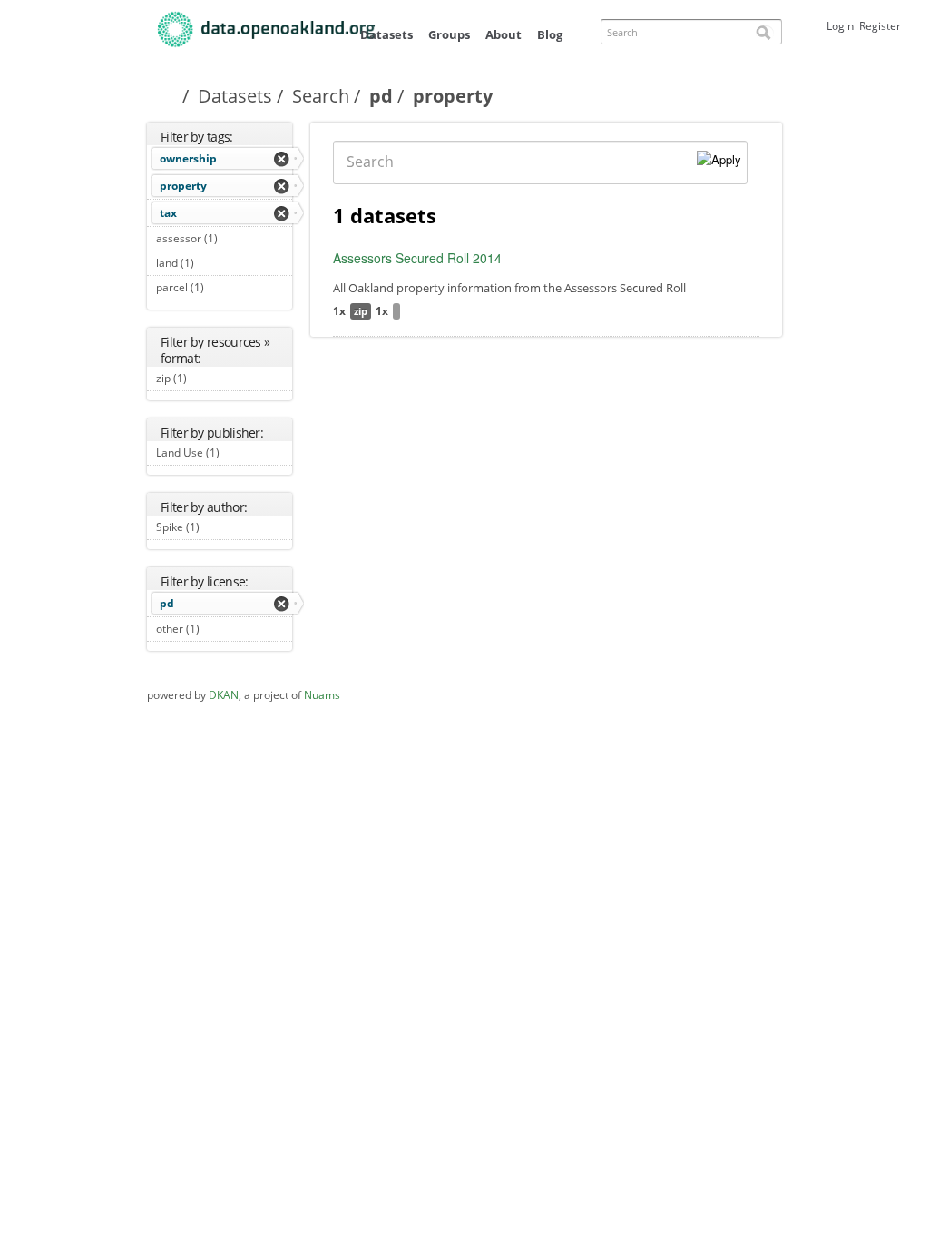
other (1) (220, 628)
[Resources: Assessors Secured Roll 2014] (396, 311)
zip (360, 311)
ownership (188, 158)
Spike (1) (220, 527)
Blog (549, 34)
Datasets (386, 34)
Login (840, 26)
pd (381, 96)
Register (880, 26)
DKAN (224, 695)
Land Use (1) (215, 455)
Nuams (322, 695)
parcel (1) (211, 290)
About (503, 34)
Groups (449, 34)
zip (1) (207, 378)
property (183, 185)
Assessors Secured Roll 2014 (417, 258)
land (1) (214, 263)
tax (168, 213)
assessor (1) (222, 241)
